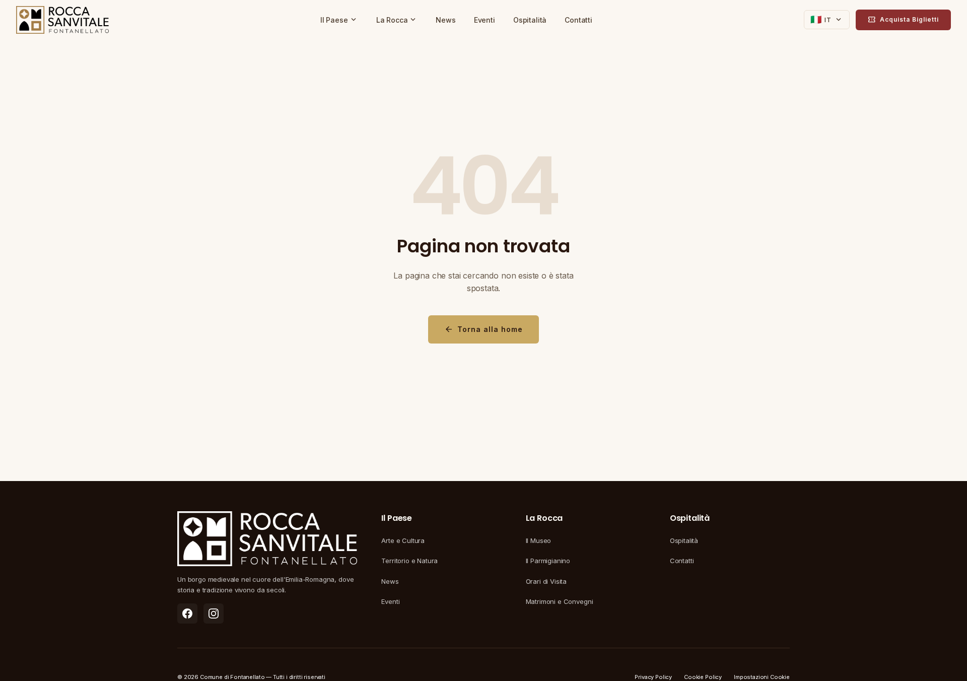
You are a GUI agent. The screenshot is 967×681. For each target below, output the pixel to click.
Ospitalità (529, 20)
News (445, 20)
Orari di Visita (546, 581)
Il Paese (339, 19)
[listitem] (187, 613)
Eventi (484, 20)
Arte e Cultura (403, 540)
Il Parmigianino (548, 561)
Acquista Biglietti (903, 20)
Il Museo (538, 540)
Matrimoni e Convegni (559, 601)
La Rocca (397, 19)
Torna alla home (483, 329)
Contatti (578, 20)
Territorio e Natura (409, 561)
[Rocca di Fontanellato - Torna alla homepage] (62, 20)
